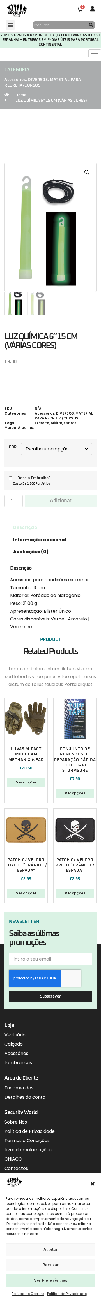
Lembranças (18, 1062)
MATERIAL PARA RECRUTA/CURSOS (64, 415)
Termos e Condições (27, 1140)
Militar (56, 422)
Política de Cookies (28, 1293)
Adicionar (61, 500)
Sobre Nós (15, 1122)
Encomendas (18, 1088)
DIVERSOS (38, 80)
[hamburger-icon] (94, 53)
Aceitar (50, 1250)
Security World (21, 1112)
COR (13, 447)
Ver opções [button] (75, 793)
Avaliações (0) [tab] (31, 551)
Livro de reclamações (28, 1150)
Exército (42, 422)
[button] (92, 1184)
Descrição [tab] (25, 527)
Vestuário (15, 1035)
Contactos (16, 1168)
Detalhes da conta (24, 1097)
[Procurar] (91, 25)
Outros (70, 422)
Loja (9, 1025)
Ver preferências (50, 1280)
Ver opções (26, 782)
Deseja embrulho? (33, 478)
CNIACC (13, 1159)
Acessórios (15, 80)
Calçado (13, 1044)
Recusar (50, 1265)
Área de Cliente (21, 1078)
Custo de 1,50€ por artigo (31, 483)
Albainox (26, 427)
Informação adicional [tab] (39, 539)
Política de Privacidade (67, 1293)
